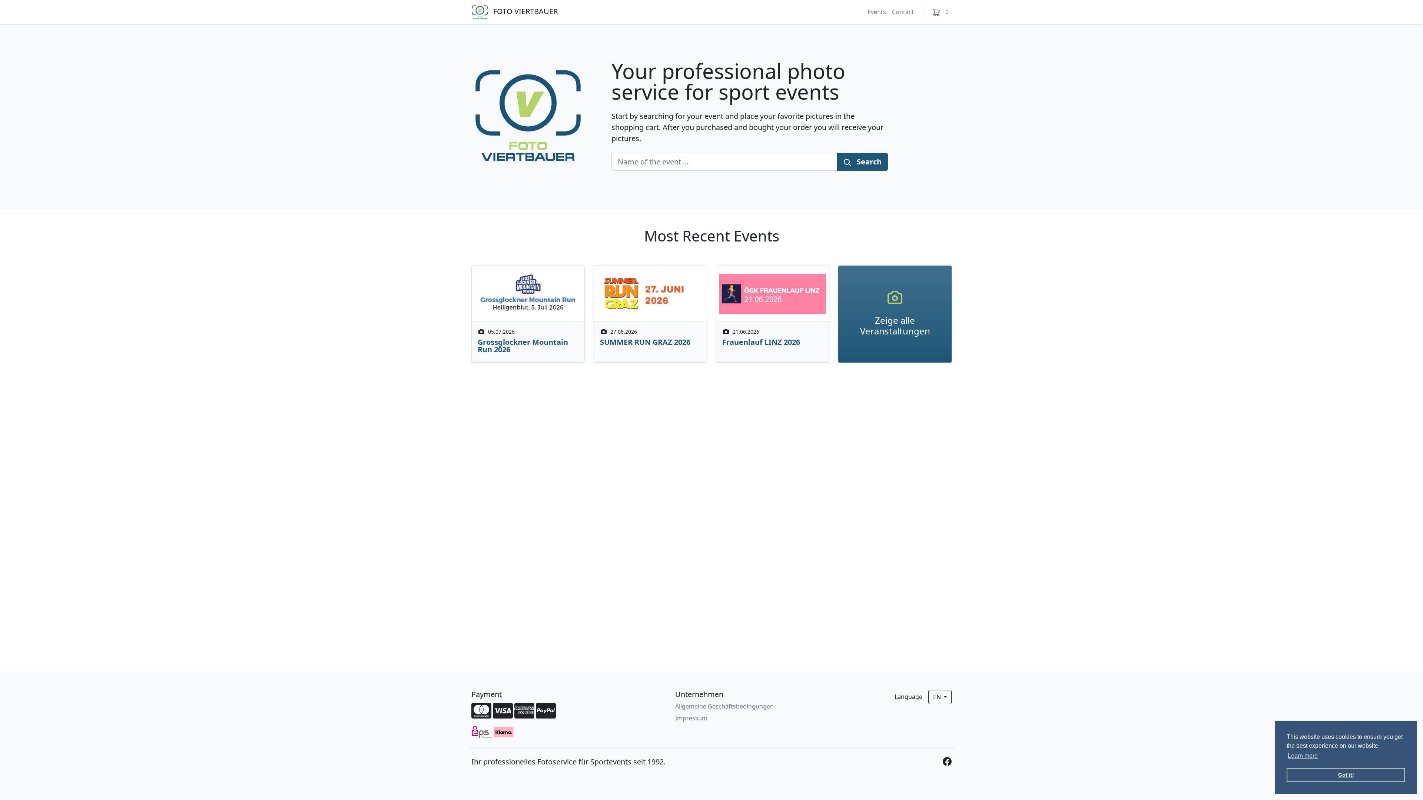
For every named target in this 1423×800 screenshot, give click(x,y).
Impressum (691, 718)
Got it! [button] (1346, 775)
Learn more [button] (1303, 756)
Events (877, 12)
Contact (903, 12)
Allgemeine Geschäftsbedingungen (724, 706)
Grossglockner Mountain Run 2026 (523, 345)
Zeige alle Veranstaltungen (895, 326)
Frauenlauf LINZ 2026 (761, 342)
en (937, 697)
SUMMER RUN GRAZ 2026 (645, 342)
